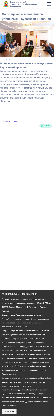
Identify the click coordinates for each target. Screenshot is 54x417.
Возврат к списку (10, 121)
